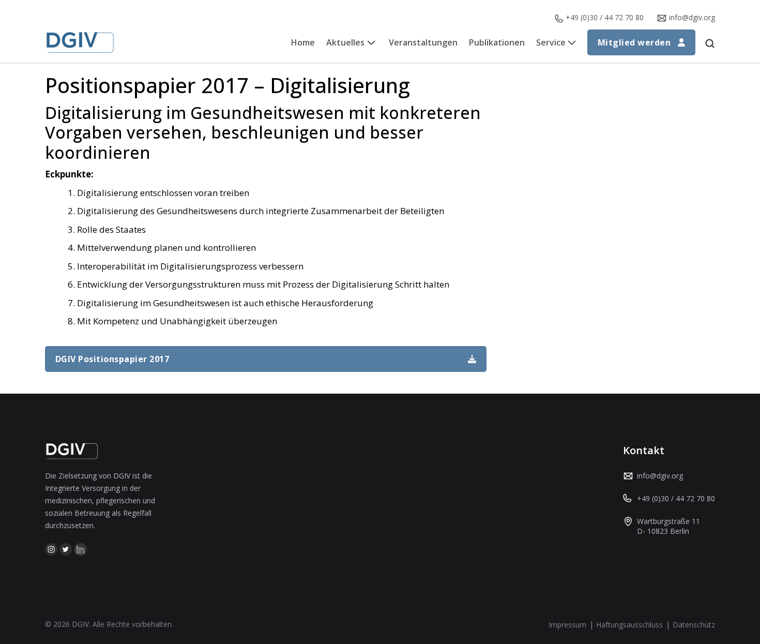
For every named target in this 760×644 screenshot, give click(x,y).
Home (303, 42)
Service (551, 42)
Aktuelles (345, 42)
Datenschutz (694, 625)
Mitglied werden (634, 42)
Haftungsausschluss (629, 625)
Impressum (567, 625)
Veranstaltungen (423, 42)
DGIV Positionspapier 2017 (112, 359)
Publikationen (497, 42)
